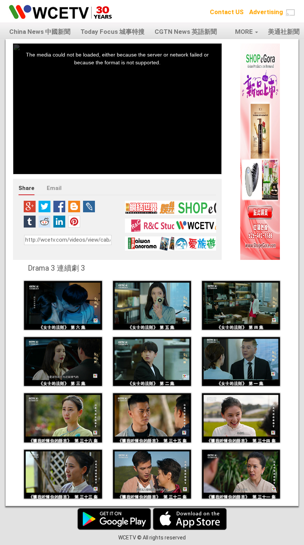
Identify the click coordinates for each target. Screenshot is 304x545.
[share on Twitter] (44, 206)
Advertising (266, 12)
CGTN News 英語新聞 (186, 31)
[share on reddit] (44, 222)
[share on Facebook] (59, 206)
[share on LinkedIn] (59, 222)
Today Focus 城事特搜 (112, 31)
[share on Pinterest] (74, 222)
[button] (290, 13)
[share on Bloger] (74, 206)
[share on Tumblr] (30, 222)
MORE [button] (244, 31)
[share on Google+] (30, 206)
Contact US (227, 12)
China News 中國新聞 (39, 31)
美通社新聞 (284, 31)
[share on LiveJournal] (89, 206)
